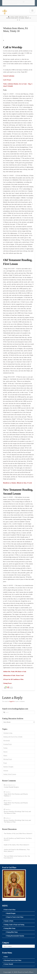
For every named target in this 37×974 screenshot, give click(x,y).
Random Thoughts (8, 766)
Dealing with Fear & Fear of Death (12, 736)
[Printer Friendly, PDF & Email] (8, 687)
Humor (5, 755)
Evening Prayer (7, 744)
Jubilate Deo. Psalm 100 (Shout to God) (14, 671)
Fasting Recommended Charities (15, 936)
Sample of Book (8, 921)
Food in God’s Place (9, 909)
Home (6, 956)
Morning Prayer (7, 759)
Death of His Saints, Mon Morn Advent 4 (16, 845)
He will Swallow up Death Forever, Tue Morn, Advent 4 (18, 839)
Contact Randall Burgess (11, 787)
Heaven (5, 751)
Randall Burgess (11, 913)
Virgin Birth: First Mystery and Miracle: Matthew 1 (16, 795)
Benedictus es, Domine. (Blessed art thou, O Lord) (17, 483)
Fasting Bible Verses (9, 928)
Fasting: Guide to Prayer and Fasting (14, 924)
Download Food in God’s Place (13, 1)
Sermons (5, 770)
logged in (11, 701)
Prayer (5, 763)
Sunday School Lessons (9, 774)
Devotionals (6, 740)
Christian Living (7, 733)
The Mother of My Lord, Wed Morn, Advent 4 (18, 833)
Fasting (5, 748)
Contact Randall (8, 964)
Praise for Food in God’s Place (15, 917)
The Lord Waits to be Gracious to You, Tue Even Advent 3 (17, 857)
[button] (32, 10)
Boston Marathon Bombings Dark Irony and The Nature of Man (17, 812)
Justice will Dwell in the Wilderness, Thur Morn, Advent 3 (17, 850)
